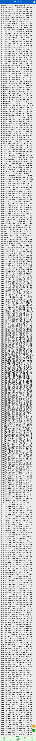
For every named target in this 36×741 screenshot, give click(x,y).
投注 (34, 726)
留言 (34, 730)
